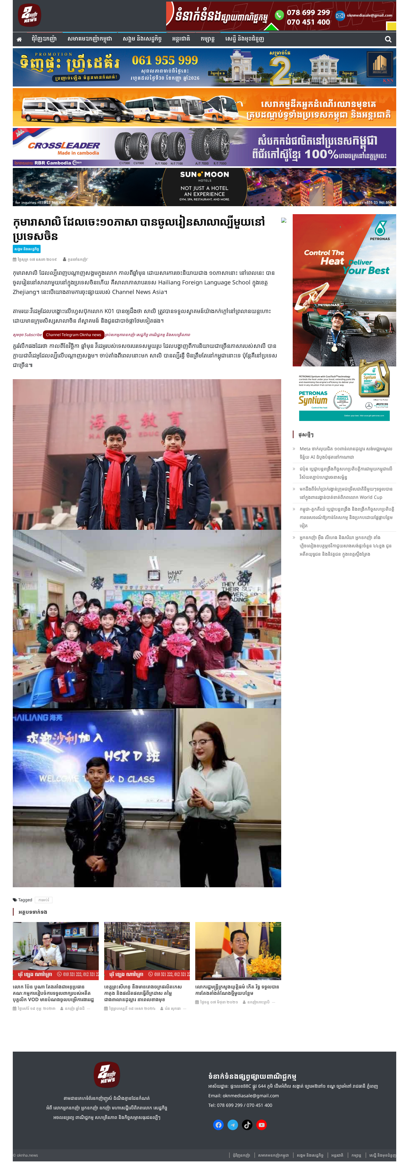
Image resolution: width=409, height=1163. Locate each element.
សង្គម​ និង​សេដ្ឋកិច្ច (142, 39)
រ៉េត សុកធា (173, 1008)
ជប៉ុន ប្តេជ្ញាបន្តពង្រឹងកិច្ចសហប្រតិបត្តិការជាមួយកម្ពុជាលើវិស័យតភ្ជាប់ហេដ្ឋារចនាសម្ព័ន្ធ (346, 473)
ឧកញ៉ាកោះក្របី (258, 1002)
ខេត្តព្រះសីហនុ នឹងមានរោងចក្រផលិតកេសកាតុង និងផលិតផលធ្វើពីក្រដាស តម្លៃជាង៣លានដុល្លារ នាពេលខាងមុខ (143, 992)
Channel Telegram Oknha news (73, 334)
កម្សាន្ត (208, 39)
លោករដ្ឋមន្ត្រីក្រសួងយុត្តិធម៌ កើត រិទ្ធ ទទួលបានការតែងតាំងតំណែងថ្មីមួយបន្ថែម (237, 989)
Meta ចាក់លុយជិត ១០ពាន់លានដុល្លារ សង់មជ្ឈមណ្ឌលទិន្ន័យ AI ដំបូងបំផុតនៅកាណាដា (346, 453)
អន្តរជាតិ (181, 39)
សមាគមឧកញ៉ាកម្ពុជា (89, 39)
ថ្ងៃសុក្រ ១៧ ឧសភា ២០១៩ (37, 259)
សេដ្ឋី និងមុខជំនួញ (244, 39)
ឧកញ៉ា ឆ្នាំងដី (75, 1008)
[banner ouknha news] (281, 15)
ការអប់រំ (43, 900)
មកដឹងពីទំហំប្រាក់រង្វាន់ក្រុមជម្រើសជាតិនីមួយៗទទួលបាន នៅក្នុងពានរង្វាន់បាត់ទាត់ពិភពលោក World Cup (346, 493)
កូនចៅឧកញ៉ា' (78, 259)
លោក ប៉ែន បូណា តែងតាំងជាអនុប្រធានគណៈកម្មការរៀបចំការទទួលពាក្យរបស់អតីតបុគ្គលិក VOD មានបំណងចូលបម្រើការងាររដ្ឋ (53, 992)
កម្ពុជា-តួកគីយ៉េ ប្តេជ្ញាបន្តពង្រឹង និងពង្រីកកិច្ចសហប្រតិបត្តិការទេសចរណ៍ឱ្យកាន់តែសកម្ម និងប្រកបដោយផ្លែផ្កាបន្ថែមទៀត (347, 517)
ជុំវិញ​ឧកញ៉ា (44, 39)
